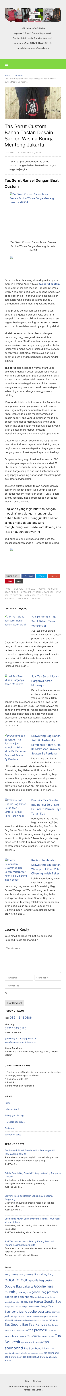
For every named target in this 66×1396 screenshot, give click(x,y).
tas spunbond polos (35, 1353)
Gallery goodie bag (14, 1115)
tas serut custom (49, 283)
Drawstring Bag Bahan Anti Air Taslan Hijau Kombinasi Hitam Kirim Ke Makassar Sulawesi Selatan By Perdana (46, 744)
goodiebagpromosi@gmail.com (33, 48)
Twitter (42, 576)
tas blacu (53, 1320)
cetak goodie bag (26, 1274)
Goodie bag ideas (16, 1122)
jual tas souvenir (52, 1312)
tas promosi (37, 1330)
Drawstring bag (43, 1274)
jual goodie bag (31, 1311)
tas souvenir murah (32, 1342)
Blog (27, 1381)
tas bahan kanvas (41, 1320)
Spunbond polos (13, 1134)
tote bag (16, 1357)
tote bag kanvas (31, 1356)
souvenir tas (11, 1320)
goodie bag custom (41, 1280)
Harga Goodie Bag (47, 1301)
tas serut (32, 1336)
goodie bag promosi (45, 1292)
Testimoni (9, 1128)
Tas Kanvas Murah (20, 1331)
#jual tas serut (48, 589)
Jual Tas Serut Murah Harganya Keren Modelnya (45, 681)
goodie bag (17, 1279)
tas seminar (19, 1336)
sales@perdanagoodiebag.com (20, 1042)
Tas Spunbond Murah (37, 1348)
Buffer (19, 581)
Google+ (55, 576)
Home (7, 1103)
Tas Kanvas (38, 1324)
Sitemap (37, 1381)
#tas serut (11, 592)
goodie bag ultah (12, 1302)
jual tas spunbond (15, 1316)
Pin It (10, 581)
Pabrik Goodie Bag (35, 1316)
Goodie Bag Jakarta (19, 1286)
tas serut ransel (46, 1336)
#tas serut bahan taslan (37, 592)
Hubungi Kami (12, 1109)
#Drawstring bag (24, 589)
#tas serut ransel (28, 598)
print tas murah (50, 1316)
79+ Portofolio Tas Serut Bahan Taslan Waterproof (43, 621)
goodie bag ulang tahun (44, 1297)
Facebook (28, 576)
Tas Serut (11, 152)
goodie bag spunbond (19, 1296)
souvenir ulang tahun (25, 1320)
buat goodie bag (11, 1274)
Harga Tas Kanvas (13, 1306)
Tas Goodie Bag (16, 1324)
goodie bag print (23, 1292)
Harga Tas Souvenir (30, 1306)
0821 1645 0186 (41, 43)
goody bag (27, 1301)
